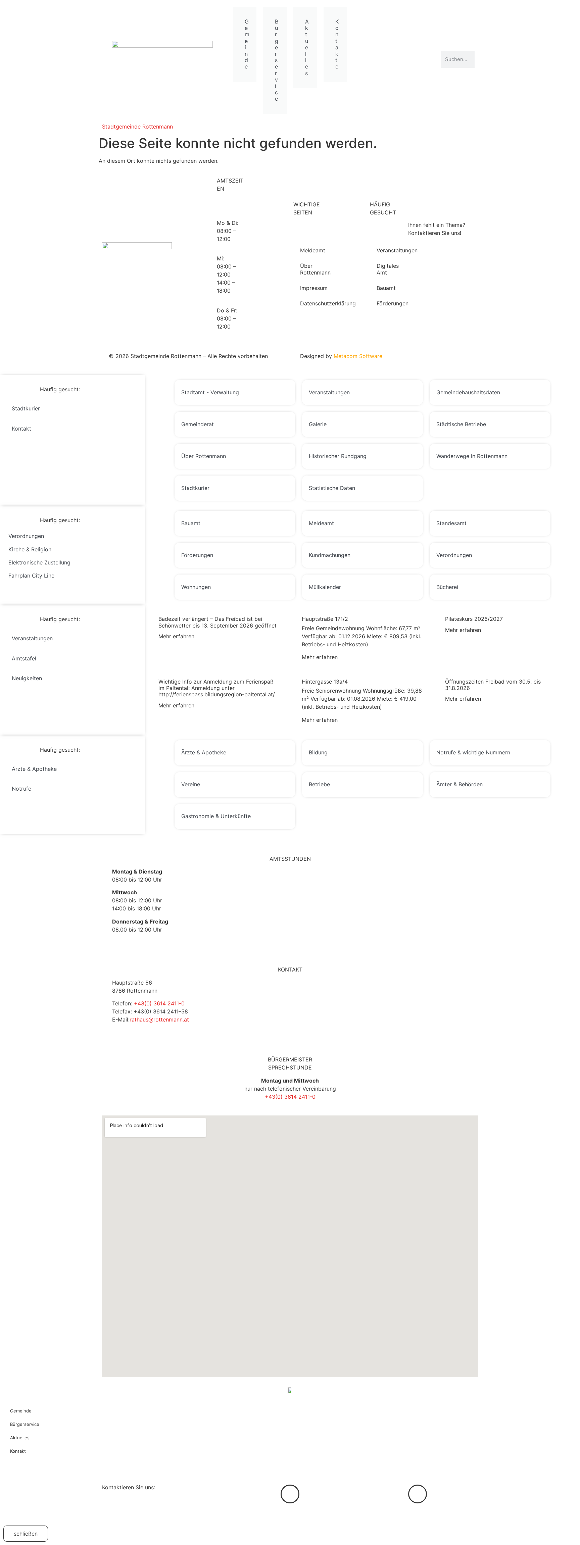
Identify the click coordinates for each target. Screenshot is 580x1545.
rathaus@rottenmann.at (159, 1019)
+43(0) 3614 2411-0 (159, 1003)
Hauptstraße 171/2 (325, 618)
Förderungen (387, 303)
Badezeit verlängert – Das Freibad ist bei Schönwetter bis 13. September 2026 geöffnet (217, 622)
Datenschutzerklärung (311, 303)
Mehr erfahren (176, 636)
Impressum (311, 288)
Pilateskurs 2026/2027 (474, 618)
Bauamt (386, 288)
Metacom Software (358, 356)
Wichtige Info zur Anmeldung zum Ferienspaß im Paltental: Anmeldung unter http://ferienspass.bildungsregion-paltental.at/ (216, 688)
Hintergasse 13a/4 (325, 681)
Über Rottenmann (311, 269)
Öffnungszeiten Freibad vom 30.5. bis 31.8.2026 (493, 684)
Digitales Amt (387, 269)
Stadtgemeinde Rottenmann (137, 126)
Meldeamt (311, 250)
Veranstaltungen (387, 250)
